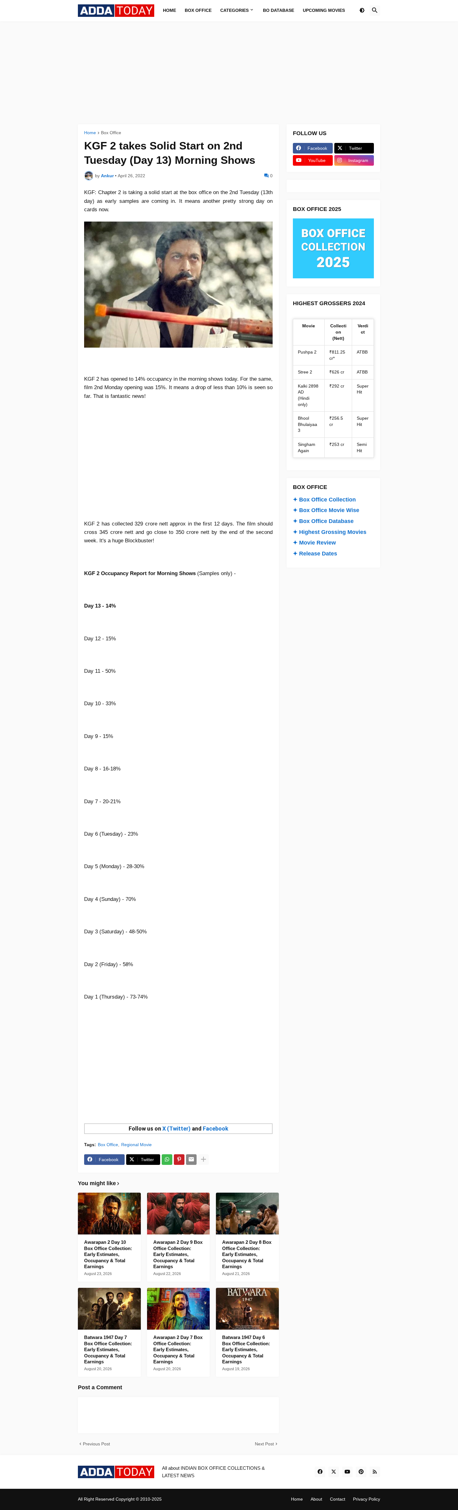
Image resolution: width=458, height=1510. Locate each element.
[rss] (375, 1472)
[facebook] (320, 1472)
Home (90, 132)
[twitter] (333, 1472)
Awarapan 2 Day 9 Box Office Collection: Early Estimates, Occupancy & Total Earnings (178, 1254)
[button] (362, 10)
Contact (337, 1499)
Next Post (264, 1443)
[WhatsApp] (167, 1159)
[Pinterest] (179, 1159)
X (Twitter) (176, 1128)
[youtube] (347, 1472)
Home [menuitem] (169, 10)
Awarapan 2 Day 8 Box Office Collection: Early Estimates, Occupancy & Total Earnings (246, 1254)
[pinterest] (361, 1472)
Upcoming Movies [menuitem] (324, 10)
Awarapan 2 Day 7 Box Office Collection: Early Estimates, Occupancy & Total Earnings (178, 1349)
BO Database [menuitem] (278, 10)
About (316, 1499)
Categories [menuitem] (234, 10)
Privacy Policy (366, 1499)
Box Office (111, 132)
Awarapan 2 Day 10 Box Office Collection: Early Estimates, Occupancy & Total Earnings (108, 1254)
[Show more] (203, 1159)
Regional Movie (136, 1144)
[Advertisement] (229, 72)
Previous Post (96, 1443)
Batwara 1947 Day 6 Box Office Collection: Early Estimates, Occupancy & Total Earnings (246, 1349)
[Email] (191, 1159)
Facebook (215, 1128)
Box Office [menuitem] (198, 10)
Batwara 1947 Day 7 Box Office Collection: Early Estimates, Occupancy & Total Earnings (108, 1349)
